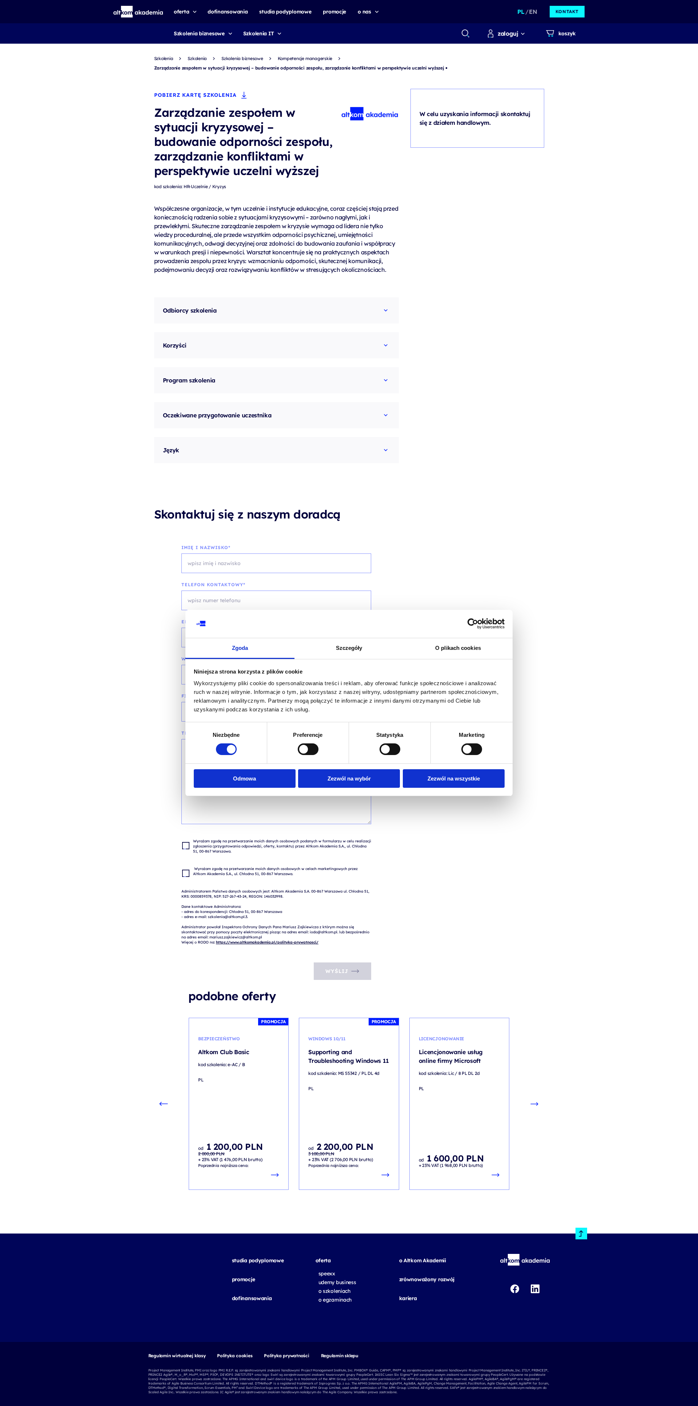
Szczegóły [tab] (349, 648)
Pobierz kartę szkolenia (195, 95)
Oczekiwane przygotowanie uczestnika (217, 415)
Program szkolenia (189, 380)
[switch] (308, 749)
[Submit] (465, 33)
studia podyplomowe (258, 1260)
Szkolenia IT (258, 33)
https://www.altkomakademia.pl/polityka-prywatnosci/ (267, 942)
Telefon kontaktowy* (213, 584)
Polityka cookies (234, 1355)
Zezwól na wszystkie (454, 778)
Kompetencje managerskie (305, 58)
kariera (408, 1298)
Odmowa (244, 778)
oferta (323, 1260)
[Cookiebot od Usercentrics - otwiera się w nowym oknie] (473, 623)
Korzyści (174, 345)
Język (171, 450)
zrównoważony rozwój (427, 1279)
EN (533, 11)
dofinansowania (252, 1298)
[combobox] (465, 33)
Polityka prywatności (286, 1355)
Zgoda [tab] (240, 648)
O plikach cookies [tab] (458, 648)
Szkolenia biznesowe (199, 33)
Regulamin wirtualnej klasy (177, 1355)
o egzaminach (335, 1299)
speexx (326, 1273)
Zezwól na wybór (349, 778)
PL (520, 11)
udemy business (337, 1282)
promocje (243, 1279)
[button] (138, 11)
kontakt (567, 11)
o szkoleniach (334, 1291)
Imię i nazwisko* (205, 547)
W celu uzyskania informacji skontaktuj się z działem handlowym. (475, 118)
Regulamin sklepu (339, 1355)
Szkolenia (163, 58)
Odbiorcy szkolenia (190, 310)
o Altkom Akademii (422, 1260)
